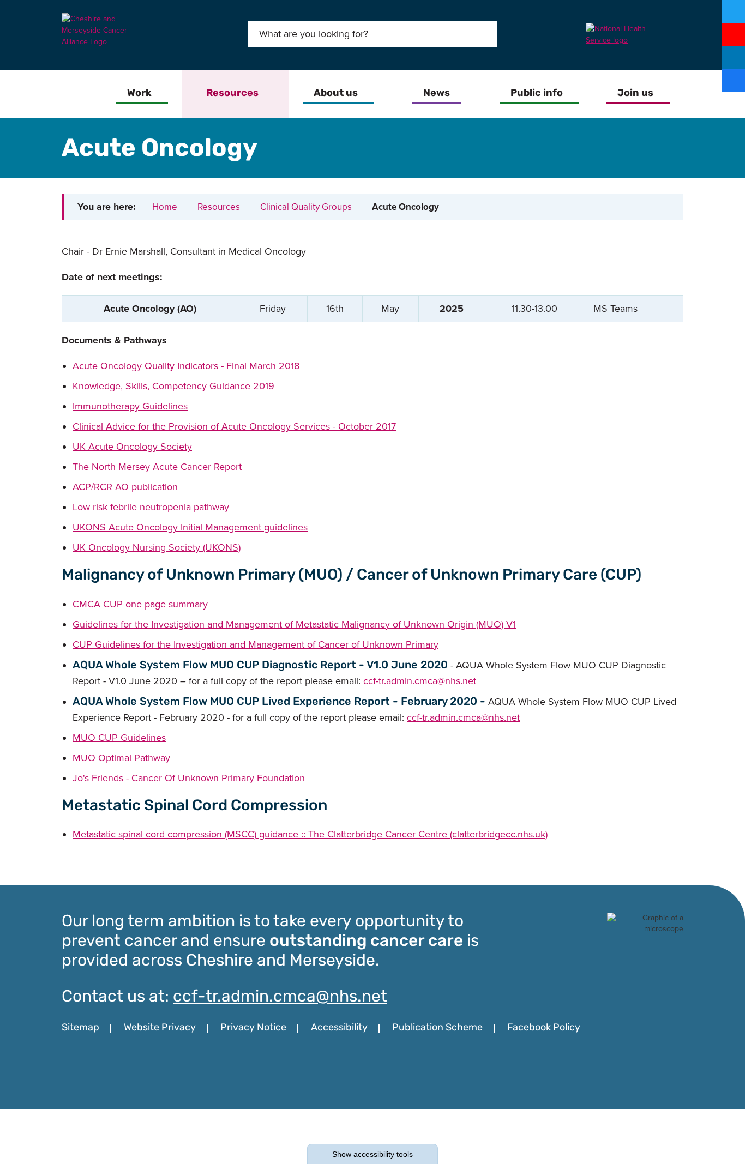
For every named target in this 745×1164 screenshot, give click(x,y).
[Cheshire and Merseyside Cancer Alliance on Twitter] (733, 11)
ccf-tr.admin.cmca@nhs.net (419, 681)
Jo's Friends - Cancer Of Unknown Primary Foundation (189, 778)
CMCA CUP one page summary (140, 604)
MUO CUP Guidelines (119, 738)
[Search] (481, 34)
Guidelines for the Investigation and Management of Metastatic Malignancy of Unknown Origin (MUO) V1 (294, 624)
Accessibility (339, 1028)
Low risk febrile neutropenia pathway (151, 507)
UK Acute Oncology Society (132, 447)
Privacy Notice (253, 1028)
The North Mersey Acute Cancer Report (157, 467)
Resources (218, 207)
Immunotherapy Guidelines (130, 406)
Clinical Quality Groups (306, 207)
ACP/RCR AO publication (125, 487)
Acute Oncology (405, 207)
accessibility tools (372, 1154)
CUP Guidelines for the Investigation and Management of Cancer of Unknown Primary (255, 644)
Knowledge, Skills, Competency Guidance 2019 (173, 386)
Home (164, 207)
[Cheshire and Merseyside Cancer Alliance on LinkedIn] (733, 57)
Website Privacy (160, 1028)
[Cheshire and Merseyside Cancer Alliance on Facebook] (733, 80)
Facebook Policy (543, 1028)
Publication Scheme (437, 1028)
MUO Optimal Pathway (121, 758)
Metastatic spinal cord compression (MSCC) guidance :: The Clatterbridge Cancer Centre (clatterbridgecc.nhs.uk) (310, 834)
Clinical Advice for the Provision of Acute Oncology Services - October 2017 (234, 426)
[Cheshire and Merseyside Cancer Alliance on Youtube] (733, 34)
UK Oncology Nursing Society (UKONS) (157, 547)
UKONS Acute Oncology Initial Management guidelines (190, 527)
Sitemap (80, 1028)
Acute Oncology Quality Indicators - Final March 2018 (186, 366)
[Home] (82, 94)
